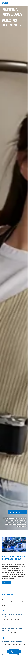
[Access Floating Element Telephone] (12, 651)
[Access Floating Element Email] (16, 651)
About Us (6, 582)
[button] (25, 3)
